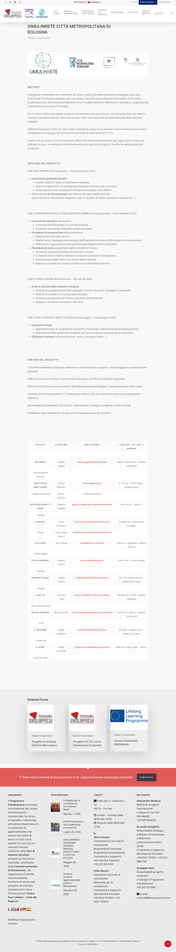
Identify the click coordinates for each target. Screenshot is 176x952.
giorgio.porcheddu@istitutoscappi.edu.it (92, 647)
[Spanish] (29, 910)
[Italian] (166, 13)
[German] (24, 910)
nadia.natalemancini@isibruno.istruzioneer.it (92, 532)
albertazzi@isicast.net (92, 483)
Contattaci (146, 777)
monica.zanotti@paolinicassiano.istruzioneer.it (92, 612)
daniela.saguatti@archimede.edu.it (92, 462)
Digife (95, 944)
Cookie (135, 941)
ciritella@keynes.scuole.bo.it (92, 543)
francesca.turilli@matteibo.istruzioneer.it (92, 595)
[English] (15, 910)
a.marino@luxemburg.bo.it (92, 560)
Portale (81, 2)
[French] (19, 910)
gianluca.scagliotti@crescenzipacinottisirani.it (92, 504)
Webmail (95, 2)
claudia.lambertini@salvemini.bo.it (92, 629)
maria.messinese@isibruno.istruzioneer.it (92, 521)
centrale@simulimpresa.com (153, 897)
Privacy (82, 944)
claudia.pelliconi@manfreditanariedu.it (92, 577)
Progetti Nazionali (39, 38)
